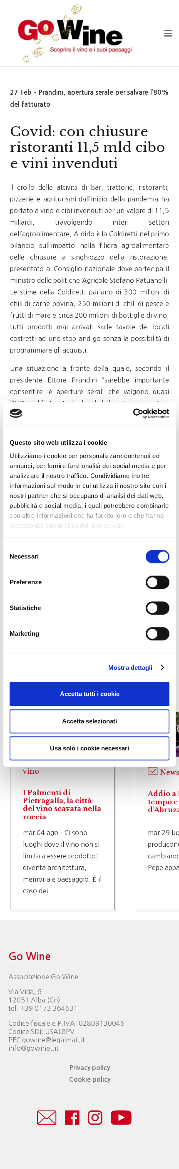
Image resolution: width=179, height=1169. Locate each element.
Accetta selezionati (89, 721)
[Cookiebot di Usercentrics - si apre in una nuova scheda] (133, 413)
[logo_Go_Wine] (74, 33)
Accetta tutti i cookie (89, 693)
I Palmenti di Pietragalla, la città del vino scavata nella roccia (62, 805)
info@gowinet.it (33, 1048)
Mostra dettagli (130, 667)
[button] (168, 33)
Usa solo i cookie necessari (89, 748)
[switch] (157, 582)
